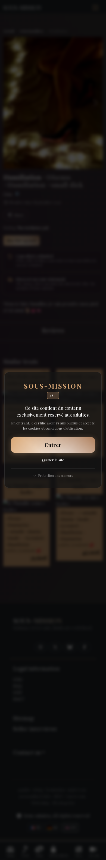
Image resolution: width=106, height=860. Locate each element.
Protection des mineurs (55, 475)
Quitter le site (53, 459)
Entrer (53, 444)
